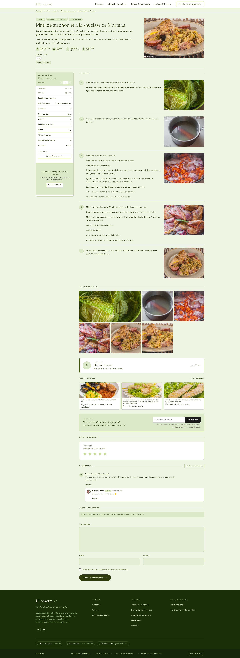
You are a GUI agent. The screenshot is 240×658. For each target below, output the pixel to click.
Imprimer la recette (56, 156)
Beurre (41, 130)
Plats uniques (75, 19)
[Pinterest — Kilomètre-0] (38, 629)
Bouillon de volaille (45, 124)
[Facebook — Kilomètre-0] (44, 629)
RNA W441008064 (102, 653)
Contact (95, 610)
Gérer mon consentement (151, 653)
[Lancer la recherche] (179, 4)
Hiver (38, 58)
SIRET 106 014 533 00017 (124, 653)
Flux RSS (135, 625)
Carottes (41, 108)
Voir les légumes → (198, 378)
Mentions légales (178, 605)
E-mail (146, 555)
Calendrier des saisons (117, 4)
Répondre (88, 484)
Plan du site (136, 620)
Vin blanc (42, 145)
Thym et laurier (44, 135)
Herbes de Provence (46, 140)
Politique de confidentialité (182, 610)
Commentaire (85, 524)
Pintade (41, 93)
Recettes (99, 4)
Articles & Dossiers (162, 4)
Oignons (41, 119)
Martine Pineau (103, 365)
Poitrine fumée (44, 103)
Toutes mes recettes (116, 368)
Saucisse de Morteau (47, 98)
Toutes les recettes (140, 605)
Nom (81, 555)
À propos (96, 605)
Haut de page (195, 653)
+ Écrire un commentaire (194, 466)
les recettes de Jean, (52, 31)
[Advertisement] (55, 179)
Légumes (55, 11)
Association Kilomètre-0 (80, 653)
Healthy (39, 62)
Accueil (39, 11)
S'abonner (193, 419)
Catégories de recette (140, 4)
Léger (48, 62)
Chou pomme (43, 114)
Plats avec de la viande (57, 19)
